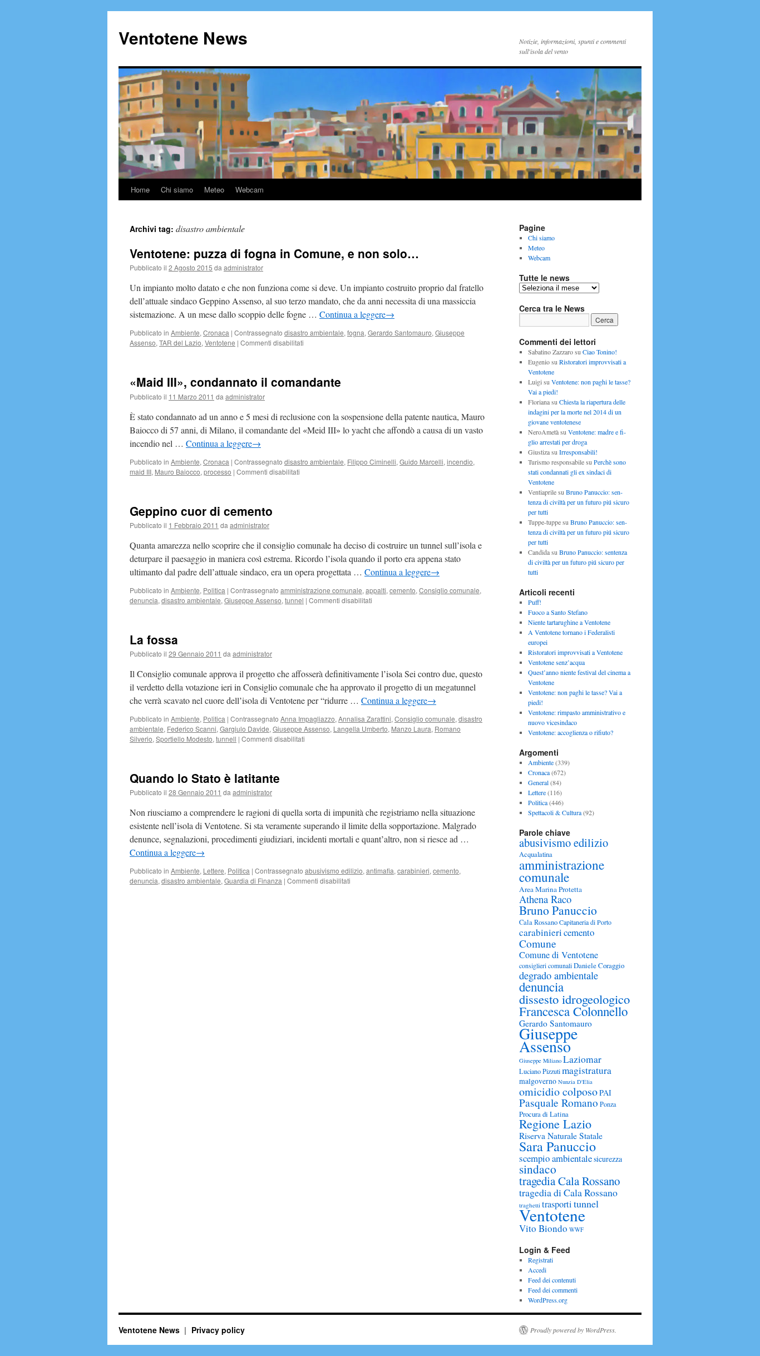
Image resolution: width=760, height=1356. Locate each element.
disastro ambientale (314, 332)
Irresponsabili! (578, 451)
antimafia (380, 870)
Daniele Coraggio (599, 965)
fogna (355, 332)
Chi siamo (177, 189)
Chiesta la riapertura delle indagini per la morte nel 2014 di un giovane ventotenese (576, 411)
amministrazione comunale (321, 590)
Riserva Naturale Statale (561, 1135)
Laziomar (582, 1059)
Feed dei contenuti (552, 1279)
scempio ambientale (555, 1158)
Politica (214, 590)
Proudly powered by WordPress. (573, 1329)
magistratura (586, 1070)
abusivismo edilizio (334, 870)
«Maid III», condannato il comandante (235, 381)
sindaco (537, 1169)
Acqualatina (535, 854)
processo (217, 471)
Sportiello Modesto (184, 738)
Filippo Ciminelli (371, 461)
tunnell (226, 738)
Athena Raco (545, 899)
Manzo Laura (411, 728)
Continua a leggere (356, 314)
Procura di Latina (544, 1114)
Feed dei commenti (553, 1289)
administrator (243, 267)
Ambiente (185, 332)
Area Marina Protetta (550, 889)
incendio (460, 461)
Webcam (249, 189)
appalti (376, 590)
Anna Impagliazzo (307, 718)
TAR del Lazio (180, 342)
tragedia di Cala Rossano (568, 1192)
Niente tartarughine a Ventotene (569, 622)
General (538, 782)
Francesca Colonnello (573, 1011)
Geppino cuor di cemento (201, 510)
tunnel (294, 600)
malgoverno (537, 1081)
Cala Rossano (538, 922)
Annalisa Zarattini (364, 718)
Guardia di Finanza (253, 880)
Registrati (540, 1259)
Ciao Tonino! (600, 351)
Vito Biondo (543, 1228)
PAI (605, 1092)
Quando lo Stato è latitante (205, 778)
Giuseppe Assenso (253, 600)
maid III (140, 471)
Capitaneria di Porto (585, 922)
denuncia (144, 600)
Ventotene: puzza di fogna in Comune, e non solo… (274, 253)
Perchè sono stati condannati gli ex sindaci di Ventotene (577, 471)
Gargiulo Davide (244, 728)
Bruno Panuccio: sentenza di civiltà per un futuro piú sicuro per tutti (578, 501)
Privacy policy (218, 1329)
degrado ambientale (558, 975)
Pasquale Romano (558, 1103)
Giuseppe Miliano (540, 1060)
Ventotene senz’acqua (556, 662)
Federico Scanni (191, 728)
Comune (537, 943)
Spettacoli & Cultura (554, 812)
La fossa (154, 639)
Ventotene (220, 342)
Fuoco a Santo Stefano (558, 612)
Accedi (537, 1269)
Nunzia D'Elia (575, 1082)
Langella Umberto (360, 728)
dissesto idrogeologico (574, 998)
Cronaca (216, 332)
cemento (402, 590)
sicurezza (608, 1158)
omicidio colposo (558, 1091)
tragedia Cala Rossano (569, 1181)
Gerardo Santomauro (400, 332)
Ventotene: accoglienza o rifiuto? (570, 732)
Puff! (534, 602)
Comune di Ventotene (558, 955)
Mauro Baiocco (177, 471)
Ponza (608, 1103)
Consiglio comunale (449, 590)
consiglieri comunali (545, 965)
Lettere (213, 870)
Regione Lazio (555, 1124)
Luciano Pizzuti (539, 1071)
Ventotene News (183, 38)
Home (140, 189)
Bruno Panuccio (558, 910)
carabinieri (413, 870)
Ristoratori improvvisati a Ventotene (575, 652)
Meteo (214, 189)
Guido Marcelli (421, 461)
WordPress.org (547, 1299)
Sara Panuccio (557, 1146)
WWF (576, 1230)
